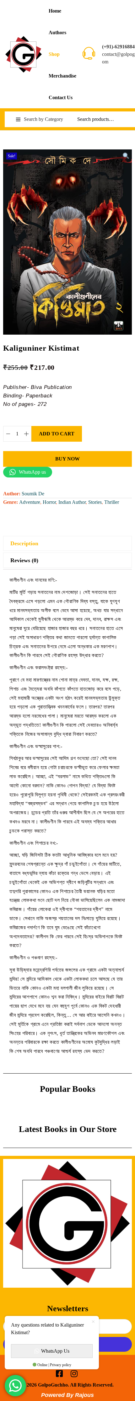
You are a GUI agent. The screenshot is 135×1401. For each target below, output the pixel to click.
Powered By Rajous (67, 1395)
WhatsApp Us (55, 1351)
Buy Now (67, 458)
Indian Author (72, 502)
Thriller (111, 502)
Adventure (29, 502)
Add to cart (56, 433)
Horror (49, 502)
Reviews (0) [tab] (24, 560)
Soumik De (33, 493)
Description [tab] (24, 543)
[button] (125, 156)
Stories (95, 502)
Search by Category (43, 119)
